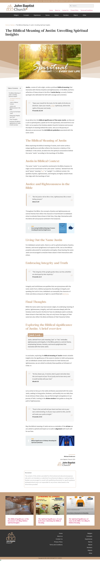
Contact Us (65, 10)
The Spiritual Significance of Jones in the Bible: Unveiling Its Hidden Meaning (79, 521)
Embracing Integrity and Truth (15, 116)
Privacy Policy (74, 10)
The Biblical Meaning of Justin (15, 99)
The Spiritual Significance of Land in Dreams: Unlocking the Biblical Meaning (50, 521)
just (43, 171)
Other (84, 15)
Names (47, 15)
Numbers (66, 15)
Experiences (37, 15)
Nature (56, 15)
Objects (76, 15)
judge (53, 106)
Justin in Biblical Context (14, 103)
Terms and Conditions (87, 10)
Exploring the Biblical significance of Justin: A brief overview (15, 123)
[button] (20, 88)
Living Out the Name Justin (15, 112)
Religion (16, 15)
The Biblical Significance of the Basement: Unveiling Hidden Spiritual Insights (18, 521)
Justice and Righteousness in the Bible (15, 108)
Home (51, 10)
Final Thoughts (13, 119)
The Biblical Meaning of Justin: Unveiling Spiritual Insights (14, 94)
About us (57, 10)
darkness (66, 294)
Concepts (26, 15)
